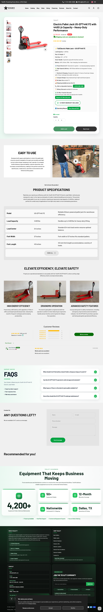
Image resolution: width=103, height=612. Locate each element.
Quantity (55, 117)
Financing (54, 8)
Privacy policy (10, 609)
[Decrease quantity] (55, 120)
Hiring (48, 8)
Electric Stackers (58, 541)
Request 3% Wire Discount (63, 97)
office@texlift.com (83, 2)
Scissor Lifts (57, 543)
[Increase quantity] (61, 120)
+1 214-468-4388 (69, 2)
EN (95, 2)
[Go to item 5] (8, 48)
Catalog (32, 8)
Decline (73, 608)
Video (42, 8)
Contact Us (56, 555)
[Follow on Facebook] (11, 599)
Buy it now (86, 129)
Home (26, 8)
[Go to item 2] (8, 28)
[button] (57, 41)
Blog (38, 8)
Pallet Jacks (56, 538)
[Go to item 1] (8, 22)
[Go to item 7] (8, 61)
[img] (39, 348)
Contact (75, 8)
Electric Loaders (57, 546)
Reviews (61, 8)
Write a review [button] (84, 334)
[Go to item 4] (8, 41)
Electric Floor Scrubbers (59, 549)
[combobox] (93, 2)
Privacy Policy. (32, 603)
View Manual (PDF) (74, 108)
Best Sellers (56, 535)
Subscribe (90, 584)
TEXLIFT (55, 20)
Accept (51, 608)
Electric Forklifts (57, 552)
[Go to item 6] (8, 54)
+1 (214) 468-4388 (78, 86)
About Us (68, 8)
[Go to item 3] (8, 35)
